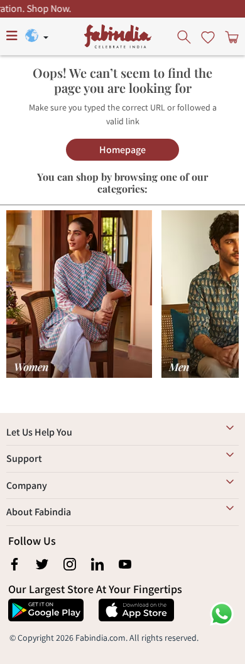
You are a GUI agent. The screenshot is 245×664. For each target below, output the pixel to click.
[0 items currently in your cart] (230, 36)
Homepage (122, 149)
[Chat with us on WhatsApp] (221, 613)
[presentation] (185, 36)
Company (26, 485)
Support (24, 458)
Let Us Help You (39, 432)
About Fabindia (38, 511)
